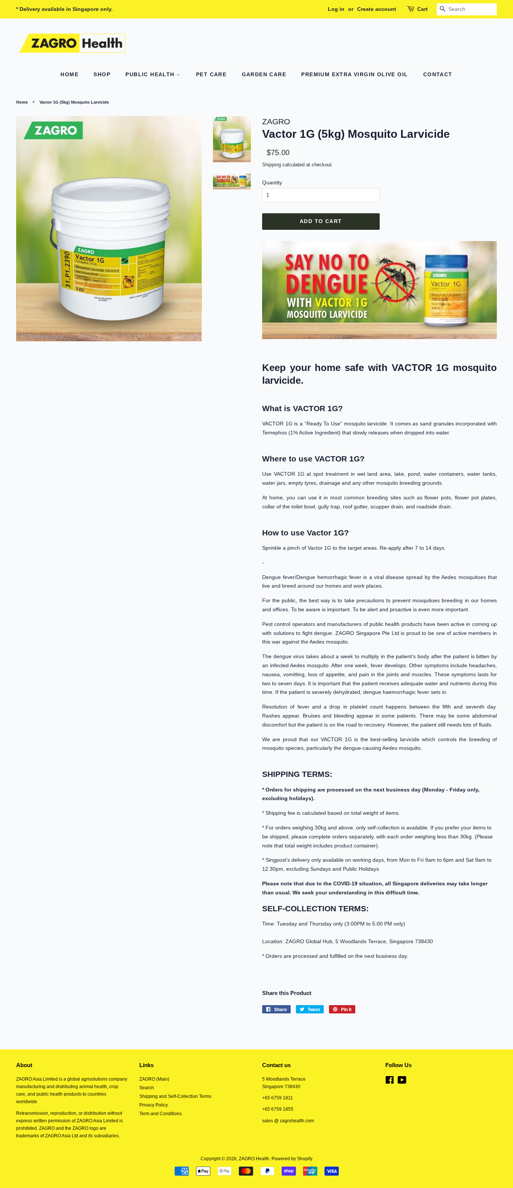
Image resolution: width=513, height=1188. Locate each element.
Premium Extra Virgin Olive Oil (354, 74)
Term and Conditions (160, 1113)
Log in (336, 9)
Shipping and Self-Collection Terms (175, 1096)
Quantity (272, 182)
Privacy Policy (153, 1105)
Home (69, 74)
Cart (422, 9)
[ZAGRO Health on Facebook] (389, 1081)
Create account (376, 9)
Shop (102, 74)
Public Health (151, 74)
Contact (438, 74)
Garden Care (264, 74)
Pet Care (211, 74)
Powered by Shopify (292, 1158)
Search (146, 1087)
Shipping (271, 164)
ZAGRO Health (254, 1158)
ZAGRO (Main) (154, 1079)
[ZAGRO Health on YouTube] (402, 1081)
